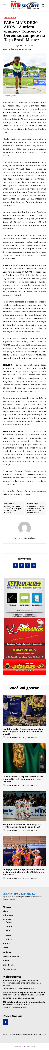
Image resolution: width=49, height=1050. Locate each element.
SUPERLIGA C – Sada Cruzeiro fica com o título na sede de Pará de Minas (35, 510)
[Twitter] (21, 565)
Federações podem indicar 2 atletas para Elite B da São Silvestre (13, 510)
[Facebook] (15, 565)
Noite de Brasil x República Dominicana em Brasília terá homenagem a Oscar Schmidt (23, 779)
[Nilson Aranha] (24, 528)
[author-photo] (4, 737)
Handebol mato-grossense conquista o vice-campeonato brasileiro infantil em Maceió (23, 731)
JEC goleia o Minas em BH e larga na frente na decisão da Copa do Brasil (22, 825)
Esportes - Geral (10, 988)
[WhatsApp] (33, 565)
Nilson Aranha (26, 46)
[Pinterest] (27, 565)
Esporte (6, 1008)
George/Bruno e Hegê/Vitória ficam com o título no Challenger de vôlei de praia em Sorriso (24, 872)
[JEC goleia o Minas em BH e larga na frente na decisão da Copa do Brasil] (24, 806)
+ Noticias (10, 18)
